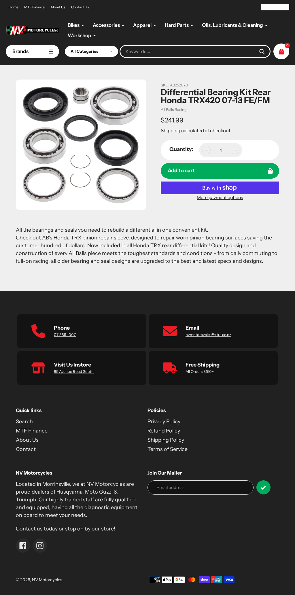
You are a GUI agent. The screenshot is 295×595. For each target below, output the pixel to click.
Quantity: (181, 149)
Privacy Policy (164, 421)
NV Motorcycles (47, 579)
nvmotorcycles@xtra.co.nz (208, 334)
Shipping (170, 130)
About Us (57, 7)
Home (13, 7)
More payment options (220, 197)
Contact (26, 449)
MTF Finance (34, 7)
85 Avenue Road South (74, 371)
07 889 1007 (65, 334)
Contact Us (80, 7)
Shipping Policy (166, 440)
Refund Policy (164, 431)
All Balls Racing (174, 109)
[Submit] (263, 487)
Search (24, 421)
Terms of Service (168, 449)
